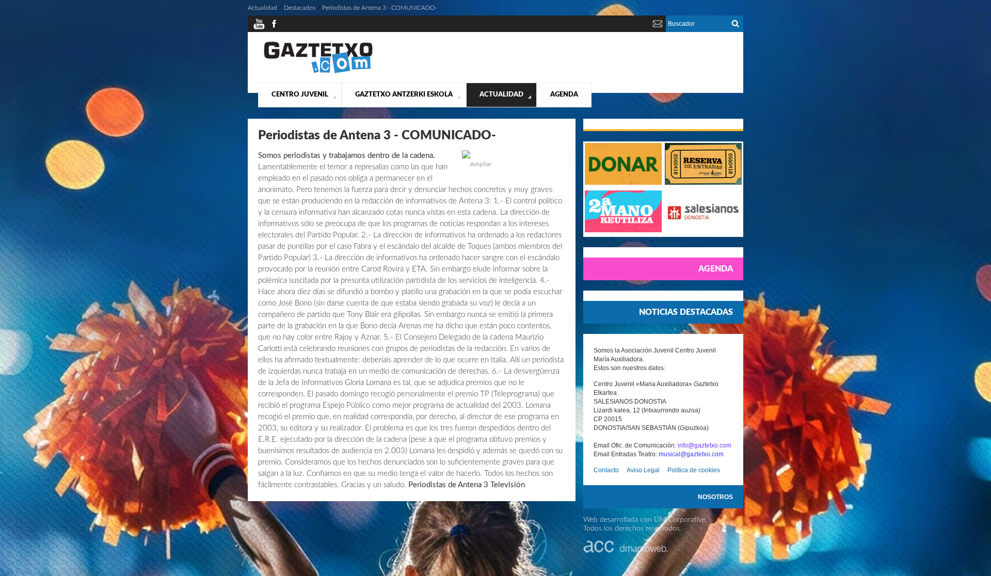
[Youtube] (259, 27)
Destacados (299, 8)
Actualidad (501, 94)
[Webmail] (657, 27)
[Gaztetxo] (318, 71)
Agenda (564, 94)
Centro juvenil (299, 94)
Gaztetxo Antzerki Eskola (404, 94)
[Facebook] (274, 27)
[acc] (625, 550)
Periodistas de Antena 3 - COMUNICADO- (379, 8)
